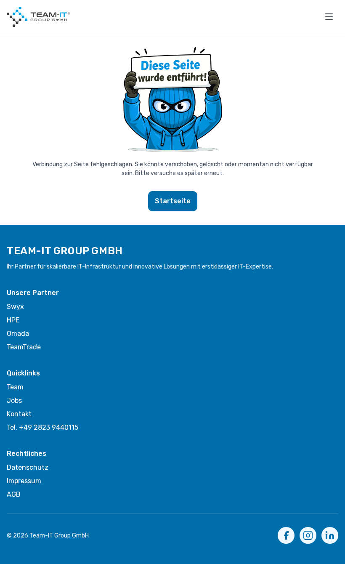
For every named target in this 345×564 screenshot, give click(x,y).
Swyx (15, 307)
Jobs (14, 400)
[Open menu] (329, 17)
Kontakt (19, 414)
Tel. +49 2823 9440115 (42, 427)
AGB (14, 494)
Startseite (173, 201)
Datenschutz (27, 467)
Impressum (24, 481)
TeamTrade (24, 347)
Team (15, 387)
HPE (13, 320)
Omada (18, 334)
